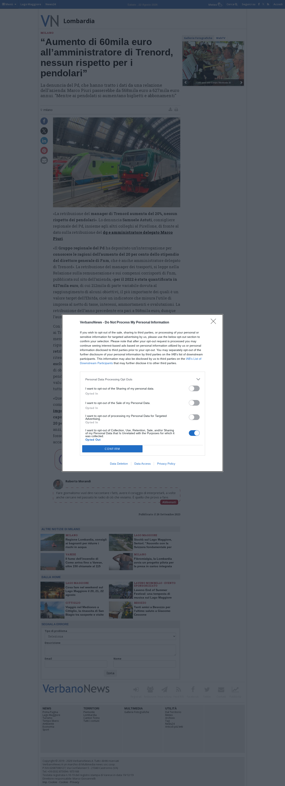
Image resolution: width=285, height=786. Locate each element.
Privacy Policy (166, 463)
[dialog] (142, 393)
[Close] (215, 323)
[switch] (194, 388)
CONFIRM (112, 448)
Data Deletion (119, 463)
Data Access (142, 463)
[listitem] (142, 379)
